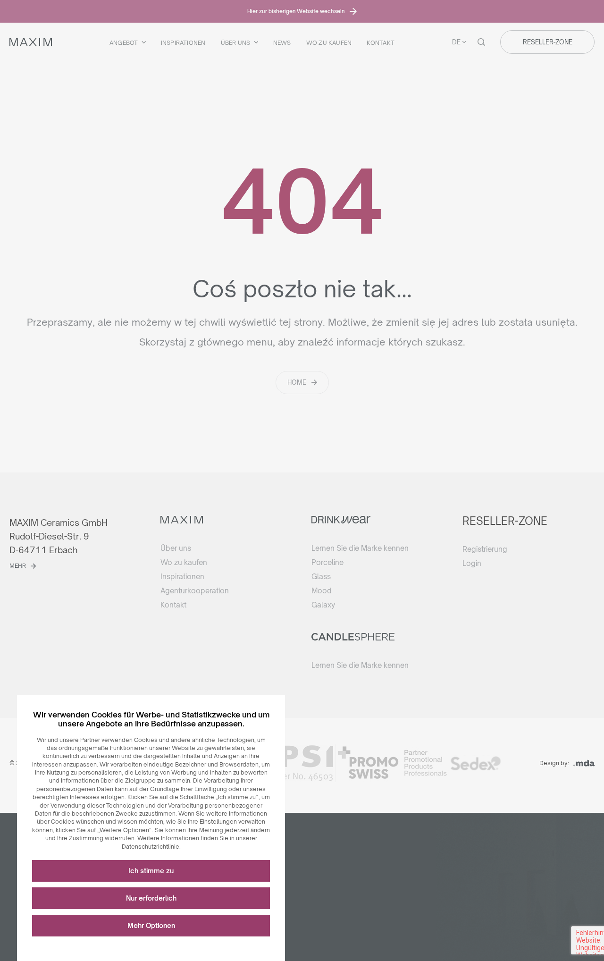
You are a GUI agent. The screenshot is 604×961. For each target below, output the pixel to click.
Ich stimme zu (151, 871)
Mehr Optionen (151, 925)
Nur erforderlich (151, 898)
